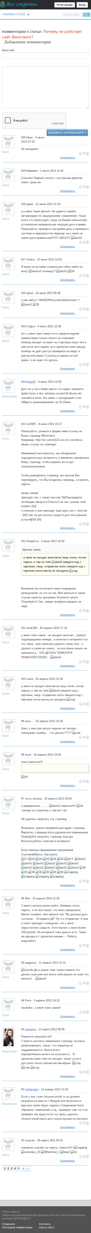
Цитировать (67, 157)
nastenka (30, 1029)
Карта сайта (46, 1227)
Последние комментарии (17, 1227)
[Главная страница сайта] (18, 4)
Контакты (45, 1224)
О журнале (8, 1224)
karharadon (32, 1089)
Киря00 (31, 381)
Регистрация (65, 4)
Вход (82, 4)
